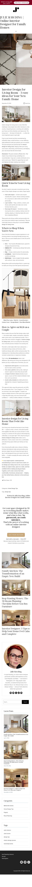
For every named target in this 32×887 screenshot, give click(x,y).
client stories (7, 833)
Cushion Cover (5, 322)
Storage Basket (14, 322)
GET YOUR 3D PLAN (16, 535)
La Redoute (8, 254)
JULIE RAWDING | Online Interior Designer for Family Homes (13, 22)
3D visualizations (13, 358)
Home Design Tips (13, 488)
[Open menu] (16, 31)
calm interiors (7, 830)
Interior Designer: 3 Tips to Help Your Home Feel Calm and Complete (16, 631)
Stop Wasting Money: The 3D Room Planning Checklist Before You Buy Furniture (15, 602)
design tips (8, 491)
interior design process (10, 840)
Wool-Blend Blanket (25, 322)
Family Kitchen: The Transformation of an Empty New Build (13, 574)
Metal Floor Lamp (8, 320)
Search (25, 702)
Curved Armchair (23, 320)
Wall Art (16, 320)
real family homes (8, 843)
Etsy (6, 252)
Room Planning (8, 816)
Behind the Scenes (8, 805)
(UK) (8, 248)
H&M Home (8, 258)
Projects (6, 812)
